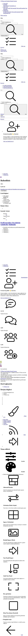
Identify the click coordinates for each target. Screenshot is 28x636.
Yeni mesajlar (6, 5)
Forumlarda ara (12, 5)
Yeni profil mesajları (21, 8)
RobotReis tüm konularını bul (19, 189)
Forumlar (5, 4)
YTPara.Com (6, 386)
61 (6, 215)
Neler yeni (5, 7)
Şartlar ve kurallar (7, 420)
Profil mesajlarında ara (8, 87)
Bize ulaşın (5, 419)
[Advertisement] (14, 157)
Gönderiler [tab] (4, 224)
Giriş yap (2, 116)
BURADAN (3, 378)
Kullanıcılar (5, 10)
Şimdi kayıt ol (10, 141)
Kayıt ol (2, 119)
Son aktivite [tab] (16, 223)
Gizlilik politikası (7, 422)
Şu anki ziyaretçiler (7, 12)
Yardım (4, 423)
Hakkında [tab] (12, 224)
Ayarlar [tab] (23, 461)
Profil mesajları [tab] (6, 223)
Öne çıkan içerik (6, 8)
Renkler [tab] (23, 471)
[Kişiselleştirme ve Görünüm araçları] (11, 46)
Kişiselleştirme (24, 277)
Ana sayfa (5, 3)
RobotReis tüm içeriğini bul (6, 189)
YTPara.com (3, 49)
